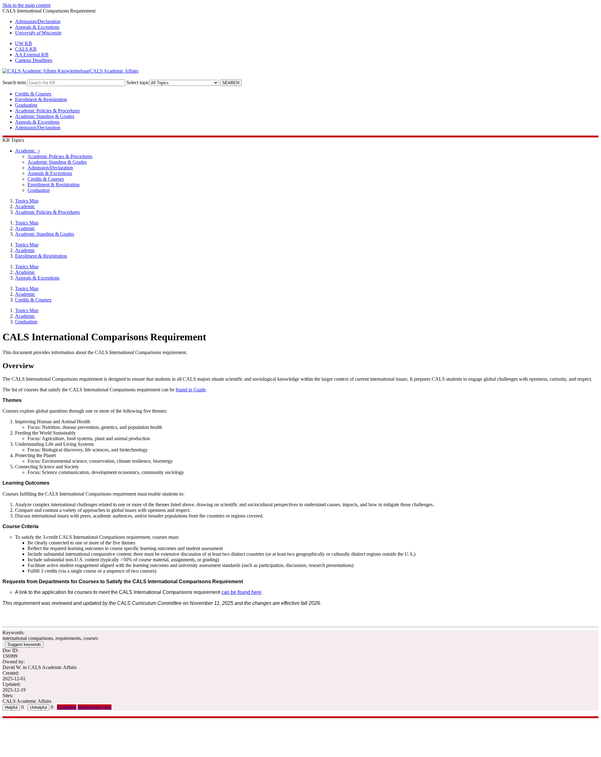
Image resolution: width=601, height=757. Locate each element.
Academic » (27, 150)
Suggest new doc (94, 707)
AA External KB (32, 54)
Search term (14, 82)
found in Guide (191, 389)
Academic (25, 206)
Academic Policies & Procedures (47, 110)
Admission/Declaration (37, 21)
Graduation (26, 105)
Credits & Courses (33, 93)
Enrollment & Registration (41, 99)
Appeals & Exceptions (37, 27)
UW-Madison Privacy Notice (31, 737)
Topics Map (27, 200)
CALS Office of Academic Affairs (36, 721)
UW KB (23, 43)
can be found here (241, 592)
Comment (66, 707)
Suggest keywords (24, 644)
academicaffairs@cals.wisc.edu (33, 726)
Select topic (137, 82)
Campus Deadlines (33, 60)
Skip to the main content (26, 5)
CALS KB (26, 49)
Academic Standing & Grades (44, 116)
